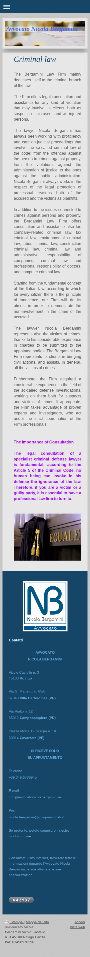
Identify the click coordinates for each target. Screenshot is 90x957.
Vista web (77, 927)
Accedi (79, 922)
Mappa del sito (37, 922)
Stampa (17, 922)
